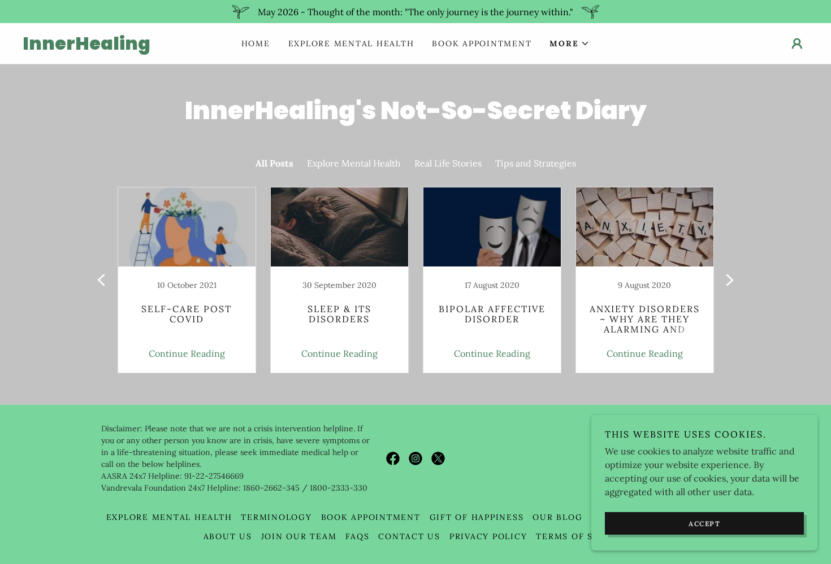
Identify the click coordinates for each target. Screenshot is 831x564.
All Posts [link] (274, 163)
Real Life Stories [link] (448, 163)
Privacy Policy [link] (488, 536)
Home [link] (255, 43)
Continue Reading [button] (187, 353)
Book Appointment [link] (481, 43)
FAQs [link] (357, 536)
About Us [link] (228, 536)
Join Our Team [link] (299, 536)
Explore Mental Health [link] (351, 43)
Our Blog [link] (557, 517)
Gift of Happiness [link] (477, 517)
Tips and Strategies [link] (535, 163)
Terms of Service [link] (581, 536)
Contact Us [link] (409, 536)
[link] (121, 46)
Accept (704, 523)
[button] (569, 43)
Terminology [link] (276, 517)
